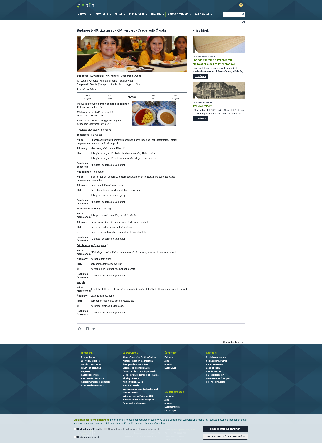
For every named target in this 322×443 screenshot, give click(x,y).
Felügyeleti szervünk (91, 367)
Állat (166, 360)
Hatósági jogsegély (215, 374)
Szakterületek (130, 352)
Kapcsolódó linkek (90, 374)
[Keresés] (242, 14)
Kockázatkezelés (131, 385)
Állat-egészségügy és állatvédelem (139, 357)
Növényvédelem (130, 392)
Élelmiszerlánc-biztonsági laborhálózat (141, 374)
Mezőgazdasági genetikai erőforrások (140, 388)
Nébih (125, 5)
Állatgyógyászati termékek (135, 364)
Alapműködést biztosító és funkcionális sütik (133, 429)
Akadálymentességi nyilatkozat (96, 381)
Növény (168, 364)
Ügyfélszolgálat (213, 371)
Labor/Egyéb (170, 367)
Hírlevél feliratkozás (215, 381)
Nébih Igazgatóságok (216, 357)
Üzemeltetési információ (92, 385)
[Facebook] (87, 328)
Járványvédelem (131, 378)
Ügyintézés (170, 352)
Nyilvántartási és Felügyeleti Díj (138, 395)
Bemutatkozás (88, 357)
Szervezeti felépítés (90, 360)
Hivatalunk (86, 352)
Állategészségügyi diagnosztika (138, 360)
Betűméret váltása (243, 22)
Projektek (85, 371)
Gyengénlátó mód (241, 5)
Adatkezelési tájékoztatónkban (92, 419)
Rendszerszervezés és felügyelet (138, 399)
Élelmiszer (169, 357)
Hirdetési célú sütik (88, 437)
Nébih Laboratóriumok (216, 360)
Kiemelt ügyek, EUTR (133, 381)
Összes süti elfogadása (225, 429)
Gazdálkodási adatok (91, 364)
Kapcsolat (211, 352)
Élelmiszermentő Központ (218, 378)
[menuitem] (85, 14)
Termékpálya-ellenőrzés (134, 402)
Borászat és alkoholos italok (136, 367)
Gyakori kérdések (174, 392)
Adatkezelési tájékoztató (92, 378)
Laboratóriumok (172, 406)
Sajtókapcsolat (213, 367)
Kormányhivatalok (215, 364)
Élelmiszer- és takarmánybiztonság (139, 371)
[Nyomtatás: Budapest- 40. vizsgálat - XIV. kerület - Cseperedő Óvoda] (79, 328)
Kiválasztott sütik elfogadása (225, 436)
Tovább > (200, 76)
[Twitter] (93, 328)
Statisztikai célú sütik (89, 429)
